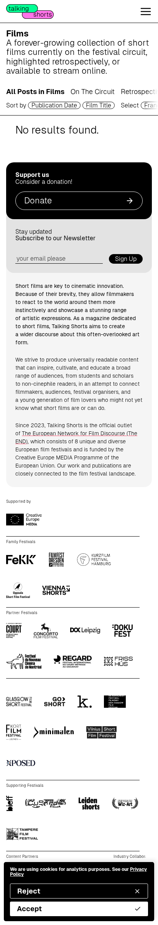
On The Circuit (93, 92)
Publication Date (54, 105)
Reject (28, 891)
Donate (38, 200)
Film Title (98, 105)
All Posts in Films (35, 92)
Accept (29, 909)
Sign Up (126, 259)
